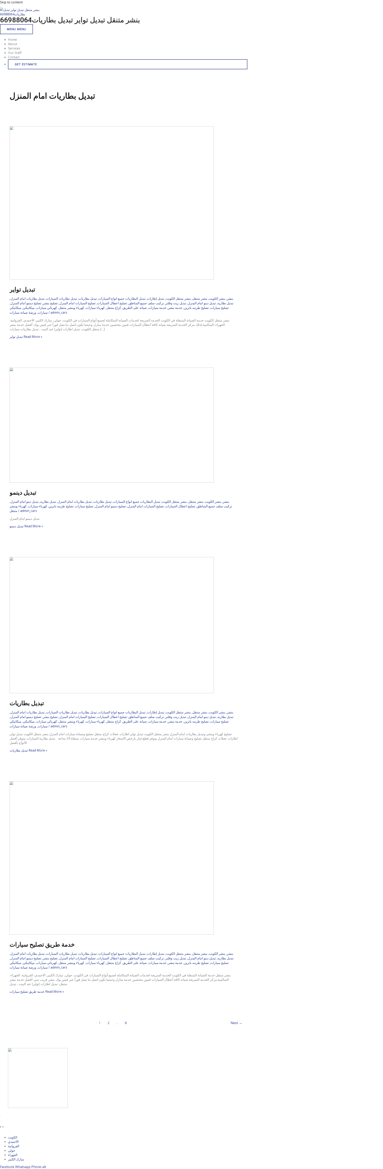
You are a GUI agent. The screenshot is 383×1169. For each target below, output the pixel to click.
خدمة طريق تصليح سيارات (42, 944)
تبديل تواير (22, 289)
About (12, 44)
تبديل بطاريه (225, 303)
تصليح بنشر (50, 303)
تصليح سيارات (219, 307)
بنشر (230, 298)
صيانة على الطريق (135, 307)
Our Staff (15, 53)
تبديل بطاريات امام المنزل (27, 298)
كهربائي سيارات (46, 307)
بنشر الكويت (217, 298)
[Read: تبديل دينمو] (112, 481)
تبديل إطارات (155, 298)
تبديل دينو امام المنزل (202, 303)
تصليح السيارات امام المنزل (77, 303)
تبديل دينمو (23, 492)
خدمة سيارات (157, 307)
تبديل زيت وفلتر (175, 303)
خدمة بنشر (175, 307)
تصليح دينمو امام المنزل (25, 303)
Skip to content (11, 2)
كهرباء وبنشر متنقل (71, 307)
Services (14, 48)
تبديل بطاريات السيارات (61, 298)
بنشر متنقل (199, 298)
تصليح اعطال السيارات (112, 303)
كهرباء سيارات (95, 307)
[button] (127, 64)
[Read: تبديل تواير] (112, 278)
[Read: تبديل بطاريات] (112, 692)
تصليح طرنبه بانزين (196, 307)
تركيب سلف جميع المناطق (146, 303)
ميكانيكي (29, 307)
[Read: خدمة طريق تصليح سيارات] (112, 933)
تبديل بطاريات (88, 298)
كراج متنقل (113, 307)
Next (236, 1022)
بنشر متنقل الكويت (178, 298)
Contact (14, 57)
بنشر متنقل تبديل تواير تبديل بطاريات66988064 (70, 20)
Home (12, 39)
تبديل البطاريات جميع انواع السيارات (121, 298)
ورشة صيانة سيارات (23, 312)
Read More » (26, 336)
